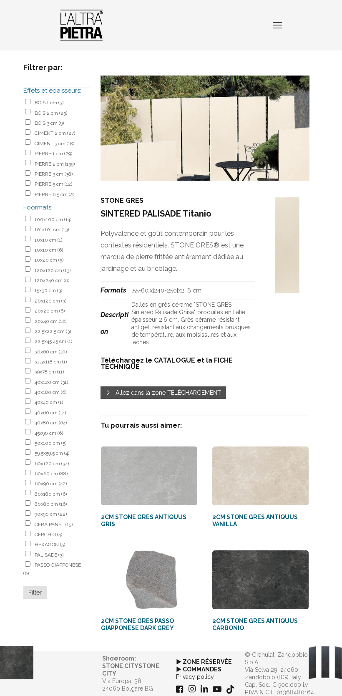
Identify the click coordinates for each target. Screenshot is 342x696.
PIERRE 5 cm (53, 184)
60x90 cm (51, 484)
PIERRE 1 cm (53, 153)
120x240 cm (52, 280)
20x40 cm (50, 321)
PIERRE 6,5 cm (54, 194)
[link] (287, 245)
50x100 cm (50, 443)
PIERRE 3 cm (54, 174)
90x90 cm (51, 514)
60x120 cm (52, 464)
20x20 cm (50, 311)
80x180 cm (51, 494)
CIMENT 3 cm (54, 143)
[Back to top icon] (302, 679)
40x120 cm (51, 382)
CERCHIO (48, 534)
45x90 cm (49, 433)
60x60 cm (51, 474)
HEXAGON (50, 544)
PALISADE (49, 555)
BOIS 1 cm (49, 103)
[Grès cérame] (81, 25)
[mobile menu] (277, 25)
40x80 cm (51, 423)
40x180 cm (50, 392)
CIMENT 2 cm (55, 133)
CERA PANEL (54, 524)
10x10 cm (48, 240)
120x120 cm (52, 270)
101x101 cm (52, 229)
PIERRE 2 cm (55, 164)
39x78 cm (49, 372)
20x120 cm (50, 301)
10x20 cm (49, 260)
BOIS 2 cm (51, 113)
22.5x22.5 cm (53, 331)
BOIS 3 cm (49, 123)
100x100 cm (53, 219)
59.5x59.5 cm (52, 453)
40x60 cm (50, 413)
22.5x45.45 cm (53, 341)
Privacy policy (195, 676)
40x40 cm (49, 402)
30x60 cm (51, 352)
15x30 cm (48, 290)
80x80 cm (51, 504)
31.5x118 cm (51, 362)
